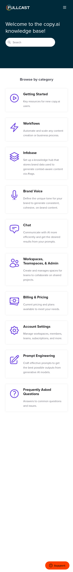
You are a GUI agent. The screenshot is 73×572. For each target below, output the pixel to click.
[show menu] (65, 7)
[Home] (17, 7)
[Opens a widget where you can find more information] (57, 565)
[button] (65, 563)
